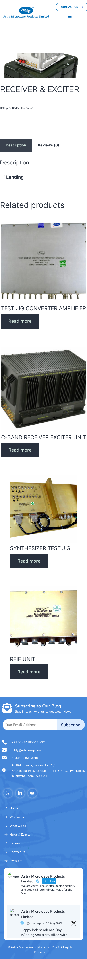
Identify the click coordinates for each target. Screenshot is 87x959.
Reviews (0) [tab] (48, 145)
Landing (15, 177)
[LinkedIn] (20, 793)
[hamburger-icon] (70, 16)
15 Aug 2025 (54, 923)
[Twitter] (7, 793)
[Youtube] (32, 793)
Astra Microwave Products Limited (43, 914)
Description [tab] (16, 145)
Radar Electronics (22, 108)
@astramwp (34, 923)
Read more (20, 321)
